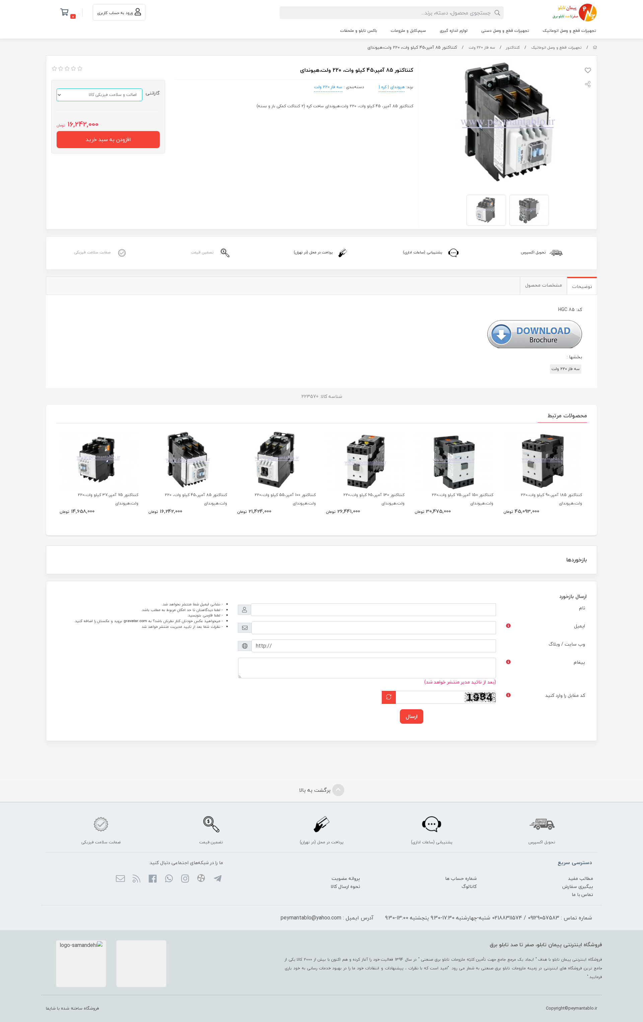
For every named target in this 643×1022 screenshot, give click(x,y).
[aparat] (201, 879)
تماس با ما (582, 894)
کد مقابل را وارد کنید (565, 695)
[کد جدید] (389, 697)
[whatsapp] (168, 879)
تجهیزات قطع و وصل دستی (505, 30)
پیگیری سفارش (577, 886)
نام (582, 608)
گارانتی (153, 93)
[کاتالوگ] (534, 333)
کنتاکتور (513, 47)
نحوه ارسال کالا (345, 886)
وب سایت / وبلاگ (567, 644)
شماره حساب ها (461, 878)
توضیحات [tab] (582, 286)
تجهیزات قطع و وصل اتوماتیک (569, 30)
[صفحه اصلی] (595, 47)
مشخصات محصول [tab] (543, 285)
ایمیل (579, 626)
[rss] (136, 879)
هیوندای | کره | (392, 87)
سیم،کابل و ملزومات (408, 30)
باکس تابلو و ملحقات (358, 30)
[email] (120, 879)
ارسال (412, 716)
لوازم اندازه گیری (454, 30)
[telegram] (217, 879)
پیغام (579, 662)
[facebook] (152, 879)
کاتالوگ (469, 886)
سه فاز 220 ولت (482, 47)
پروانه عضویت (346, 878)
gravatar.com (135, 621)
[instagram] (185, 879)
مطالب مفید (580, 878)
